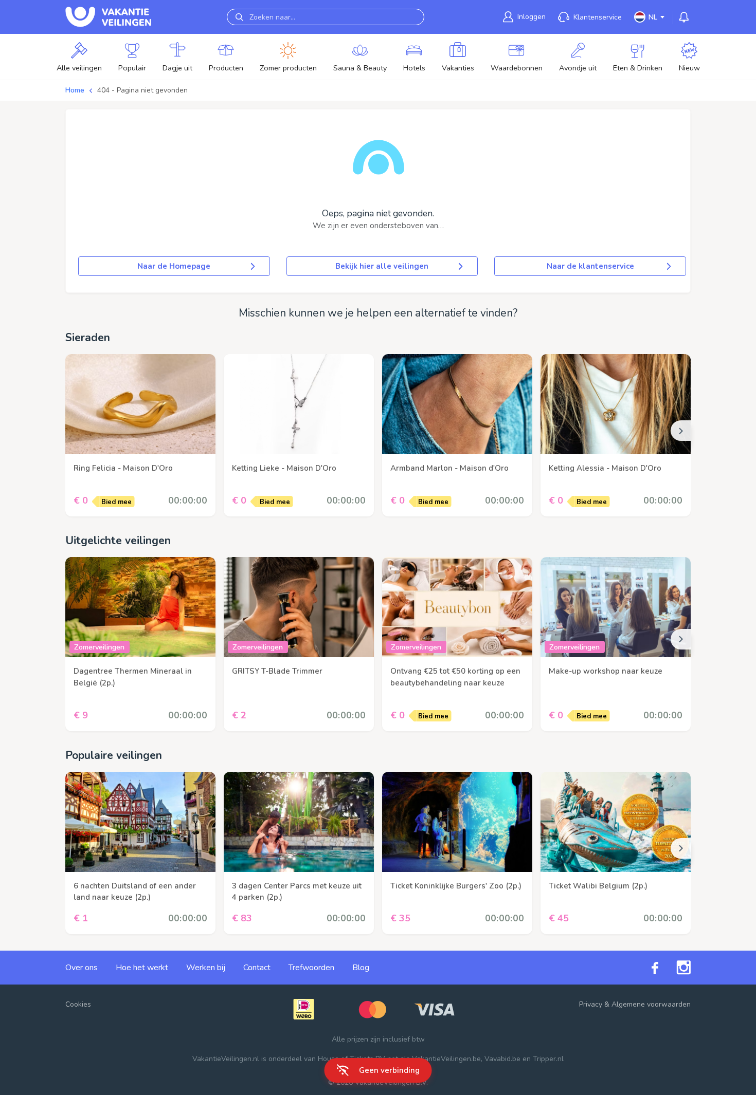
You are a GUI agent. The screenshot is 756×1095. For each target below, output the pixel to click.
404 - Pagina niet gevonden (142, 90)
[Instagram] (674, 967)
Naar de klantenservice (590, 266)
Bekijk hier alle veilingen (381, 266)
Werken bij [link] (205, 967)
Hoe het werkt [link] (142, 967)
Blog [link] (360, 967)
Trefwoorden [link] (311, 967)
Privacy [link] (590, 1004)
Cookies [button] (78, 1004)
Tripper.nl (548, 1059)
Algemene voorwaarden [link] (651, 1004)
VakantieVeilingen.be (446, 1059)
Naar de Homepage (173, 266)
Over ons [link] (81, 967)
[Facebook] (646, 967)
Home (74, 90)
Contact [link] (257, 967)
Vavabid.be (502, 1059)
